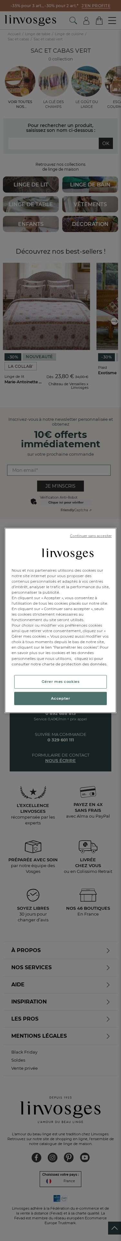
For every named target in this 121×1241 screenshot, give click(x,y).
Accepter (60, 698)
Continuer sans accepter (91, 536)
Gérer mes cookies (61, 681)
